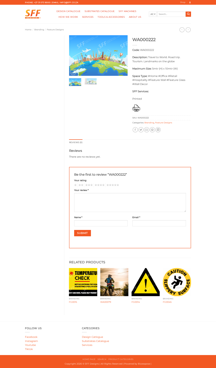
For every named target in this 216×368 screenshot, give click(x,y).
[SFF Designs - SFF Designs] (38, 14)
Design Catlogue (92, 336)
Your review (81, 190)
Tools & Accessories (111, 16)
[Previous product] (188, 29)
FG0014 (136, 302)
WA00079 (105, 302)
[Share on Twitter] (141, 129)
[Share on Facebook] (135, 129)
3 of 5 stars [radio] (88, 185)
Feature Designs (55, 29)
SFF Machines (127, 11)
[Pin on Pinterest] (152, 129)
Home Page (89, 359)
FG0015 (73, 302)
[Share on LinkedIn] (158, 129)
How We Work (68, 16)
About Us (135, 16)
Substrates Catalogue (100, 11)
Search (102, 359)
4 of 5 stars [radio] (99, 185)
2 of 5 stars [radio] (80, 185)
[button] (190, 2)
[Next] (122, 55)
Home (28, 29)
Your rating (80, 180)
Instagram (31, 341)
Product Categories (120, 359)
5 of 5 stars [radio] (112, 185)
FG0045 (167, 302)
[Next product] (181, 29)
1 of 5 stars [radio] (75, 185)
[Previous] (74, 55)
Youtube (30, 345)
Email (136, 217)
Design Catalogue (68, 11)
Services (87, 16)
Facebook (31, 336)
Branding (39, 29)
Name (78, 217)
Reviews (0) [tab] (76, 142)
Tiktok (29, 349)
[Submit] (188, 14)
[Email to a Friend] (146, 129)
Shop (182, 2)
